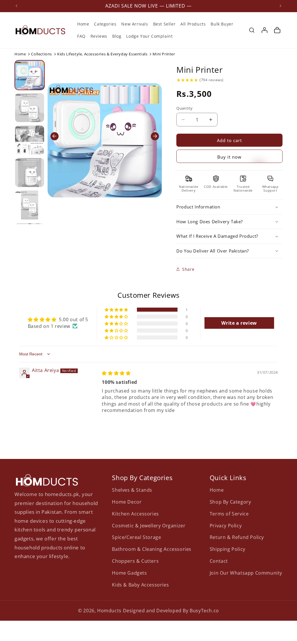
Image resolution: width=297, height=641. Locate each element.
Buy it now (229, 157)
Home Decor (127, 502)
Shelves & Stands (132, 490)
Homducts (109, 610)
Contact (219, 561)
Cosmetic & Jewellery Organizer (148, 525)
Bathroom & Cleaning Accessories (151, 549)
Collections (41, 54)
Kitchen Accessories (135, 514)
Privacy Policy (226, 525)
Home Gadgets (129, 573)
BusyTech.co (204, 610)
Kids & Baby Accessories (140, 585)
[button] (251, 30)
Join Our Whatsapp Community (246, 573)
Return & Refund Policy (237, 537)
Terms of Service (229, 514)
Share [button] (188, 269)
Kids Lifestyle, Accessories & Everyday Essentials (102, 54)
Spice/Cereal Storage (136, 537)
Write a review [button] (239, 323)
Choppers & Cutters (135, 561)
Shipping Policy (227, 549)
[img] (187, 80)
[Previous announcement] (16, 5)
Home (20, 54)
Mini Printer (199, 69)
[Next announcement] (280, 5)
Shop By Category (230, 502)
